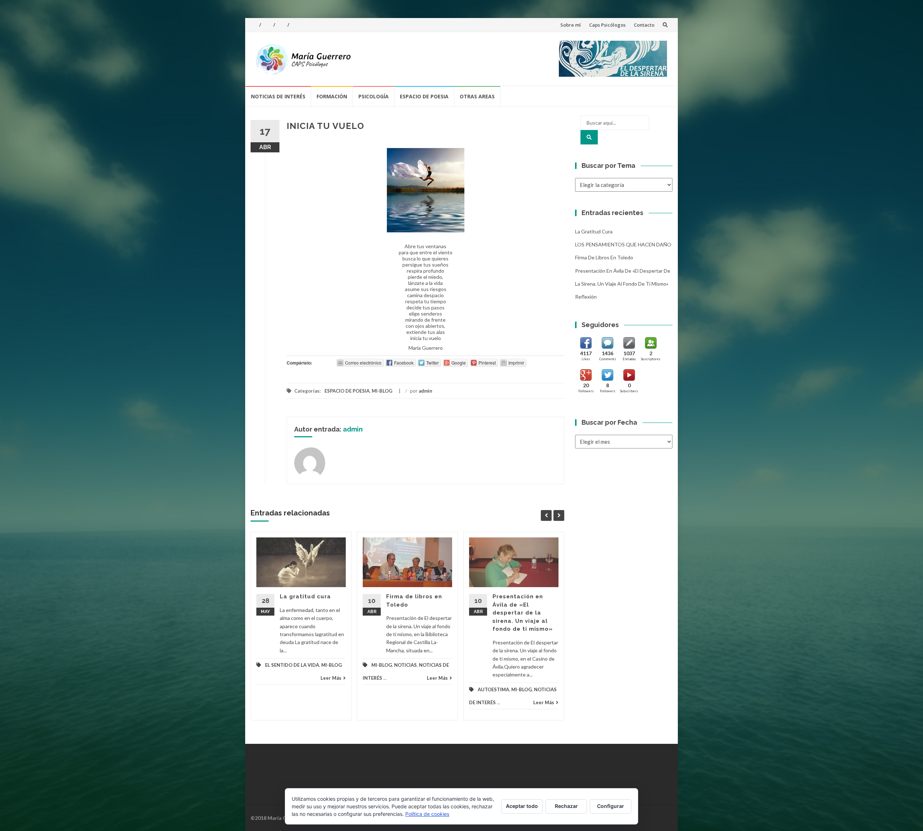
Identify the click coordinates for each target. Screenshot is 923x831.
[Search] (589, 137)
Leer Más (331, 678)
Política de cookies (427, 814)
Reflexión (586, 297)
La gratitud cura (305, 596)
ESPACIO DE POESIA (424, 96)
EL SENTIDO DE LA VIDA (292, 665)
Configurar (610, 806)
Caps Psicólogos (607, 25)
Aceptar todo (522, 806)
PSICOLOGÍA (373, 96)
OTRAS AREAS (477, 96)
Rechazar (566, 806)
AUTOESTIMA (493, 689)
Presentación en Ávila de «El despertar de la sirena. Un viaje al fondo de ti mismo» (523, 612)
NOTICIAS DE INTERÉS (278, 96)
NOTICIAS (405, 665)
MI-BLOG (382, 391)
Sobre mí (570, 25)
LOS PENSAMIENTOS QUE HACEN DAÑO (623, 244)
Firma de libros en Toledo (604, 257)
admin (425, 391)
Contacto (644, 25)
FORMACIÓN (332, 96)
